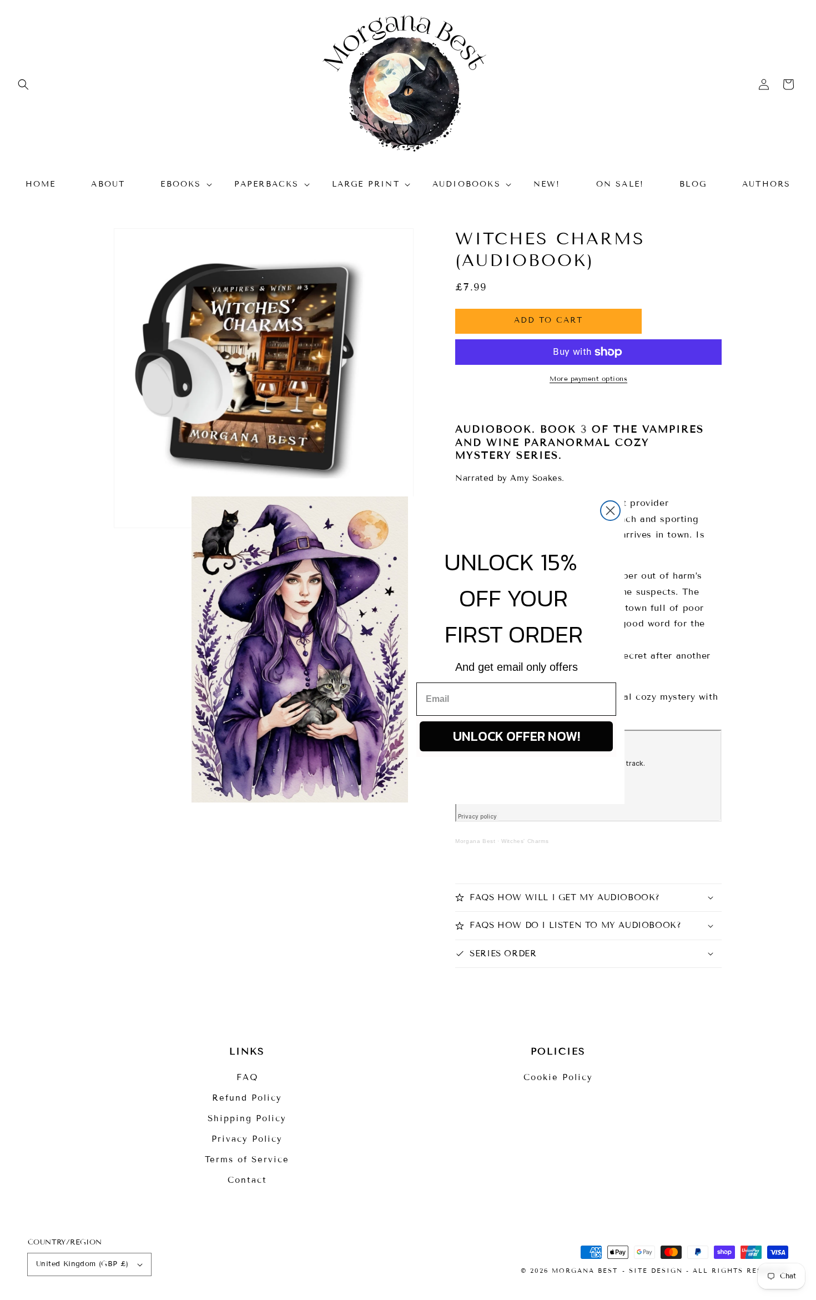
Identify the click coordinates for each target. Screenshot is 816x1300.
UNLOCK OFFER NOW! (516, 736)
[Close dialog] (610, 510)
